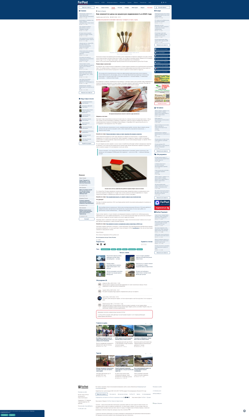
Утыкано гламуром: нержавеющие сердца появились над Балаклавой (86, 202)
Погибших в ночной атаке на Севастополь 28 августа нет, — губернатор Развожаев (104, 339)
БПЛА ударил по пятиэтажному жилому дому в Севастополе (123, 338)
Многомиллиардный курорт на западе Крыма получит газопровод (142, 370)
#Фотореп (135, 7)
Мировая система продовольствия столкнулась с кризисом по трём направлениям (162, 27)
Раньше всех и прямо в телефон (162, 62)
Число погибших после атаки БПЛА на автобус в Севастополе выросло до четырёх (162, 127)
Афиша (136, 2)
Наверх (244, 411)
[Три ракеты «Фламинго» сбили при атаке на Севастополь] (143, 326)
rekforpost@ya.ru (157, 393)
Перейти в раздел (86, 143)
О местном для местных (162, 55)
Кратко (138, 394)
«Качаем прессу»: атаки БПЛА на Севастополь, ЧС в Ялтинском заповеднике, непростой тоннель (86, 45)
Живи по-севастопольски (162, 68)
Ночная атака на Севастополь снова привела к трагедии (162, 139)
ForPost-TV (132, 394)
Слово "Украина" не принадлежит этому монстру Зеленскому (84, 181)
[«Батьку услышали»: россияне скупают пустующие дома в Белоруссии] (100, 271)
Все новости (113, 394)
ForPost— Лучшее (146, 397)
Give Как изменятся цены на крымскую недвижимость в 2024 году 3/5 (143, 243)
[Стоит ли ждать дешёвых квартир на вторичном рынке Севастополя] (130, 255)
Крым (113, 7)
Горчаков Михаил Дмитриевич (86, 115)
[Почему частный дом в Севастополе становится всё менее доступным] (130, 271)
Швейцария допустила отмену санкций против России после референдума (162, 15)
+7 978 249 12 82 (82, 408)
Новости (97, 2)
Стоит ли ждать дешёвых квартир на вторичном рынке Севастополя (144, 257)
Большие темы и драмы (162, 65)
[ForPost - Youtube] (127, 397)
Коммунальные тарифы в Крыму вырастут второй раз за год (86, 87)
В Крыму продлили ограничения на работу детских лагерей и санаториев (105, 370)
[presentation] (146, 323)
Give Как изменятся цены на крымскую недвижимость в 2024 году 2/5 (142, 243)
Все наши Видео (160, 52)
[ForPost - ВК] (125, 397)
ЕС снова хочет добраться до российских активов (162, 21)
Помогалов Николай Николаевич (87, 127)
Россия (120, 7)
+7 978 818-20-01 (157, 391)
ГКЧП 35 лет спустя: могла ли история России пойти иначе (162, 235)
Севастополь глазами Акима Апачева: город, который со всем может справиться (161, 216)
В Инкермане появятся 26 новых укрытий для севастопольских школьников (86, 15)
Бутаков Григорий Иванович (86, 135)
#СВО (103, 2)
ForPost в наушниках (162, 71)
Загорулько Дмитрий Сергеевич (87, 106)
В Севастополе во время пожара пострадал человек (85, 33)
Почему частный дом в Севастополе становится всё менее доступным (143, 273)
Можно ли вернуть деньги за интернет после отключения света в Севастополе (162, 241)
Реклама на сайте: (157, 386)
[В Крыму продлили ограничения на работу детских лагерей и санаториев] (105, 356)
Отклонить (4, 415)
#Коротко (122, 2)
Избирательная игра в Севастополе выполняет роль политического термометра (85, 211)
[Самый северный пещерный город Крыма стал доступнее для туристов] (124, 356)
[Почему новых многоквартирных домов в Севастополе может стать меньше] (100, 263)
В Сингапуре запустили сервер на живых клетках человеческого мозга (161, 34)
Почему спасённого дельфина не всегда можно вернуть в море (162, 247)
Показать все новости (86, 92)
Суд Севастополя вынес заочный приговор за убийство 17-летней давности (86, 81)
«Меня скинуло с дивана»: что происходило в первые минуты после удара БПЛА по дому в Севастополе (162, 112)
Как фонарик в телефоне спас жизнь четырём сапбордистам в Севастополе (86, 21)
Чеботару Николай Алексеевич (86, 139)
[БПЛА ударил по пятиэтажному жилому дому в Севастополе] (124, 326)
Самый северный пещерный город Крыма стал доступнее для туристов (124, 370)
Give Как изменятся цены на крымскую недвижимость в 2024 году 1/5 (141, 243)
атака (111, 335)
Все (97, 7)
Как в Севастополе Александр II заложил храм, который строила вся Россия (162, 223)
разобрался (136, 228)
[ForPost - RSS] (124, 397)
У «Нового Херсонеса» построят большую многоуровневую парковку (161, 165)
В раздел (86, 219)
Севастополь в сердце (162, 58)
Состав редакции (146, 394)
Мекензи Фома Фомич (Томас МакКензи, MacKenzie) (87, 111)
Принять (12, 415)
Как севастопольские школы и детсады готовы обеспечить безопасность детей (162, 192)
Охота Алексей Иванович (85, 123)
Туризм (129, 2)
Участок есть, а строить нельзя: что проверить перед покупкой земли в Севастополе (144, 265)
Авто (150, 2)
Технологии (143, 2)
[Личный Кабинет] (162, 2)
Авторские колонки (123, 394)
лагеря (111, 365)
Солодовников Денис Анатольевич (87, 102)
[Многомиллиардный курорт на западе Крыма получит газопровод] (143, 356)
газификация (148, 365)
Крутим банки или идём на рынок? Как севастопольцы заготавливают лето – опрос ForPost (86, 73)
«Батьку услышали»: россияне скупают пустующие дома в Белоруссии (114, 273)
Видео (142, 7)
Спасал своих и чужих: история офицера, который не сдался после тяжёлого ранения (86, 65)
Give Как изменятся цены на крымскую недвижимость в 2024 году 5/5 (146, 243)
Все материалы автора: (106, 237)
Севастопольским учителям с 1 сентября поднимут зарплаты (86, 52)
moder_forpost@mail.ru (87, 406)
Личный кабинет (162, 7)
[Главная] (83, 2)
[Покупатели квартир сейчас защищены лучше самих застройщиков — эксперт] (100, 255)
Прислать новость (86, 7)
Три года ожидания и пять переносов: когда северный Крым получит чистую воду (161, 229)
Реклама (149, 7)
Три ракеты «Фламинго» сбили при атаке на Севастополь (142, 338)
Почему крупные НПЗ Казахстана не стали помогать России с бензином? (162, 145)
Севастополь (105, 7)
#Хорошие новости (112, 2)
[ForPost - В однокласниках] (129, 397)
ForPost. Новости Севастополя (115, 401)
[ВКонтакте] (97, 244)
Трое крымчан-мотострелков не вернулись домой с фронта (86, 38)
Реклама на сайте (82, 392)
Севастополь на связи (162, 49)
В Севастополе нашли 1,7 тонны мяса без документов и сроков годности (162, 159)
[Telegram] (104, 244)
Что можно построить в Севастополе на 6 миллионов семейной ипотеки (86, 59)
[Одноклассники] (101, 244)
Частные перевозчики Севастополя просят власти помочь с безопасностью (161, 186)
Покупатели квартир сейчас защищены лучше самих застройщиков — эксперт (114, 257)
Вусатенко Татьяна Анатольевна (86, 119)
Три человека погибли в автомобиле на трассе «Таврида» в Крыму (85, 28)
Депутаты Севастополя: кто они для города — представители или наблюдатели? (85, 191)
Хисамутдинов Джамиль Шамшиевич (88, 131)
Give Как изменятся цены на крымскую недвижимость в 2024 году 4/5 (144, 243)
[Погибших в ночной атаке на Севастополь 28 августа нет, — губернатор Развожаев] (105, 326)
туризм (130, 365)
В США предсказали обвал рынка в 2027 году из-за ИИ (161, 40)
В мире (127, 7)
